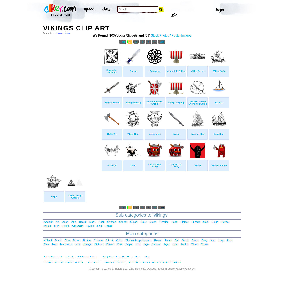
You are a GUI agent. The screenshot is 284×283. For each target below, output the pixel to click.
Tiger (166, 244)
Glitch (185, 240)
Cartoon (111, 222)
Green (195, 240)
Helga (215, 222)
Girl (177, 240)
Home (59, 33)
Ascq (65, 222)
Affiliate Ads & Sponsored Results (155, 262)
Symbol (156, 244)
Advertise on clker (58, 256)
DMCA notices (114, 262)
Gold (205, 222)
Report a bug (88, 256)
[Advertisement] (72, 104)
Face (174, 222)
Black (92, 222)
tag (137, 256)
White (194, 244)
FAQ (146, 256)
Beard (82, 222)
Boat (101, 222)
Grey (204, 240)
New (77, 244)
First (123, 42)
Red (138, 244)
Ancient (48, 222)
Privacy (94, 262)
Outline (99, 244)
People (110, 244)
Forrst (168, 240)
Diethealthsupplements (138, 240)
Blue (67, 240)
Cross (153, 222)
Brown (76, 240)
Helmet (225, 222)
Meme (47, 226)
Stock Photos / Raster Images (171, 35)
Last (162, 42)
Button (87, 240)
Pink (119, 244)
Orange (87, 244)
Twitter (184, 244)
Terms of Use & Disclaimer (63, 262)
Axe (73, 222)
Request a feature (116, 256)
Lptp (229, 240)
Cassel (123, 222)
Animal (48, 240)
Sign (146, 244)
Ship (99, 226)
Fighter (184, 222)
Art (57, 222)
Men (56, 226)
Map (54, 244)
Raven (90, 226)
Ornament (77, 226)
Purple (129, 244)
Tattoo (108, 226)
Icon (212, 240)
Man (46, 244)
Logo (221, 240)
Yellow (204, 244)
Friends (196, 222)
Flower (158, 240)
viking (67, 33)
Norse (65, 226)
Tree (175, 244)
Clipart (133, 222)
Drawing (164, 222)
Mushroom (66, 244)
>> (154, 42)
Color (143, 222)
